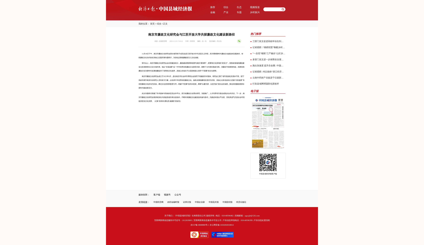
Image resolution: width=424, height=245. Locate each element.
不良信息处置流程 (262, 220)
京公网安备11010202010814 (222, 225)
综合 (159, 24)
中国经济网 (158, 202)
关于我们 (168, 216)
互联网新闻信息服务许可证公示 (207, 220)
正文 (165, 24)
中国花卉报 (214, 202)
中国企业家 (200, 202)
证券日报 (187, 202)
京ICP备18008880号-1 (199, 225)
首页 (152, 24)
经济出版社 (241, 202)
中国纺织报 (227, 202)
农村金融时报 (173, 202)
